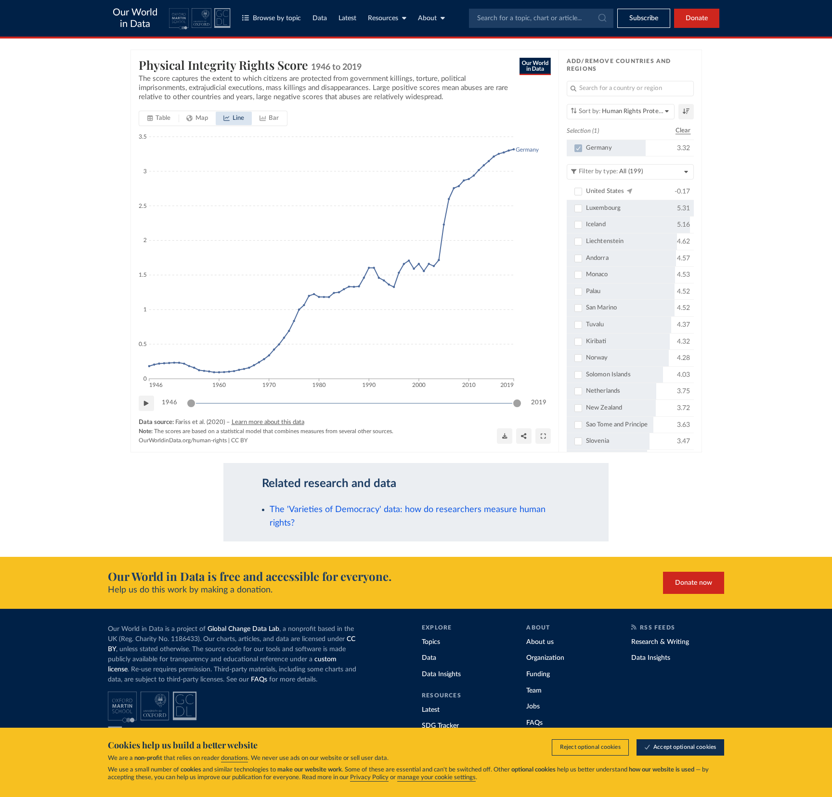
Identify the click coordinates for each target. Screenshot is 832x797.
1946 (169, 402)
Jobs (533, 706)
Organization (545, 658)
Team (534, 690)
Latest (347, 18)
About (427, 18)
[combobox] (541, 18)
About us (540, 642)
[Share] (524, 436)
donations (234, 758)
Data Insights (441, 674)
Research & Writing (660, 642)
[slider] (191, 403)
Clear (683, 131)
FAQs (259, 679)
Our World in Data (135, 18)
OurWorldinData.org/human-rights (183, 440)
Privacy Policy (369, 777)
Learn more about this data (268, 422)
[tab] (159, 118)
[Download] (504, 436)
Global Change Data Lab (243, 629)
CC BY (239, 440)
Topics (431, 642)
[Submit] (601, 18)
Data (319, 18)
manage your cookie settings (436, 777)
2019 (538, 402)
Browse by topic (277, 18)
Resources (383, 18)
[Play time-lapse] (146, 403)
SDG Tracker (440, 725)
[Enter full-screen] (543, 436)
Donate (697, 18)
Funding (538, 674)
